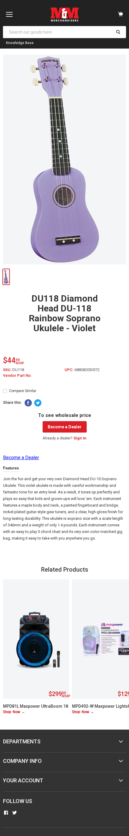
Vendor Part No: (17, 375)
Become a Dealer (65, 426)
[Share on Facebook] (28, 402)
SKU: (7, 369)
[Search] (118, 32)
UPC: (69, 369)
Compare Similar (22, 391)
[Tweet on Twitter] (37, 402)
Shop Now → (14, 712)
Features (11, 468)
